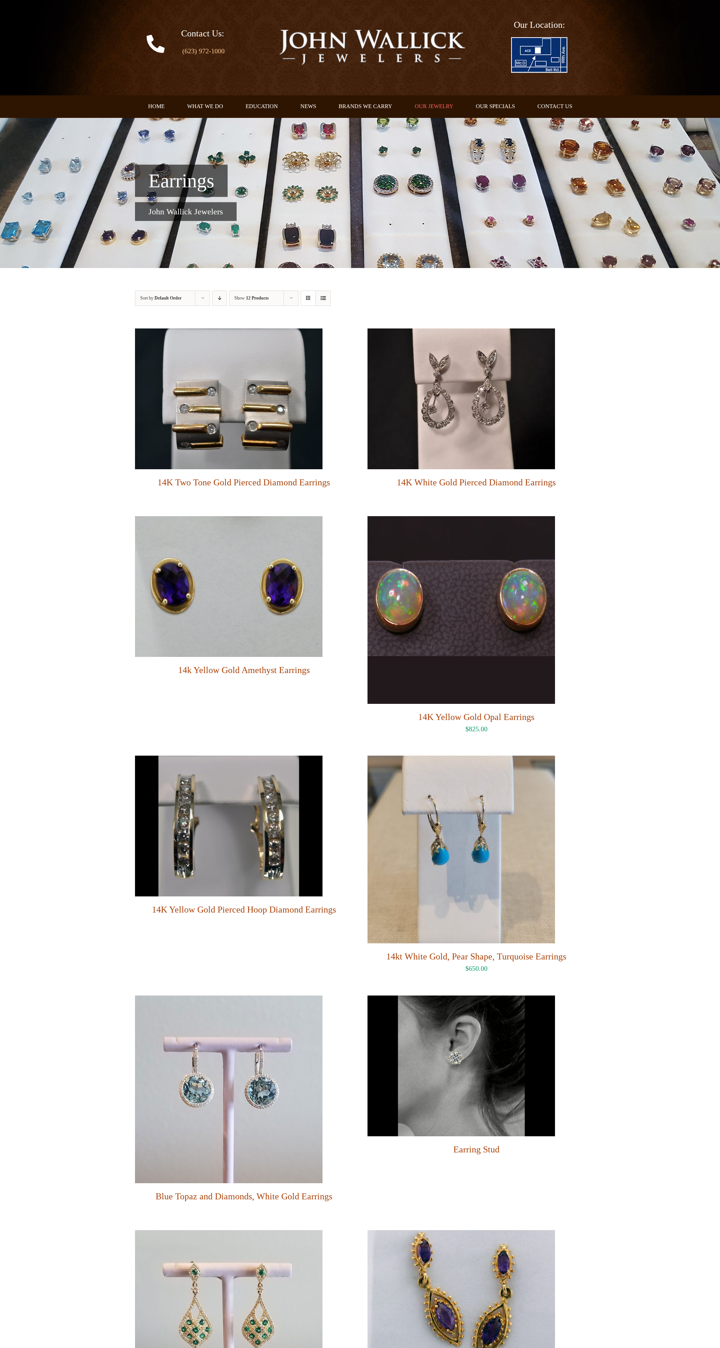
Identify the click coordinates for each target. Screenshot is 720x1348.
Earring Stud (476, 1149)
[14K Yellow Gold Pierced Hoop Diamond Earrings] (228, 761)
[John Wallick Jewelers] (372, 33)
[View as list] (323, 298)
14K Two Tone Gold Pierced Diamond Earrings (244, 482)
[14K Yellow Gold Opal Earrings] (461, 522)
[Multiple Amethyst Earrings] (461, 1236)
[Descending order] (219, 298)
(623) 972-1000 (203, 51)
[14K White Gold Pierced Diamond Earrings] (461, 334)
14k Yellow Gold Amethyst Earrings (244, 670)
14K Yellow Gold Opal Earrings (476, 717)
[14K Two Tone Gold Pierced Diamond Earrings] (228, 334)
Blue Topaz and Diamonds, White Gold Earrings (244, 1196)
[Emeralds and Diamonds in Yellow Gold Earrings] (228, 1236)
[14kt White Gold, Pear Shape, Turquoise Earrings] (461, 761)
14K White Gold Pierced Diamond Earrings (476, 482)
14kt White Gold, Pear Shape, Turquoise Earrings (476, 956)
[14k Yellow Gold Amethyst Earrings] (228, 522)
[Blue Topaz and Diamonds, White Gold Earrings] (228, 1001)
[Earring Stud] (461, 1001)
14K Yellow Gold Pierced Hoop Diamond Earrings (244, 909)
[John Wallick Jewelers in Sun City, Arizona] (539, 40)
